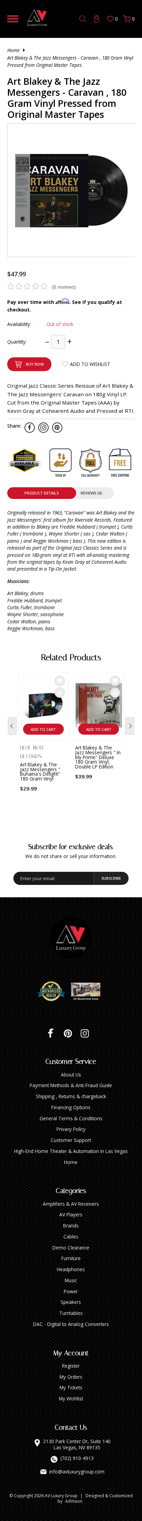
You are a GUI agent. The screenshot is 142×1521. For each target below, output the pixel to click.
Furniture (71, 1258)
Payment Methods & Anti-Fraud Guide (71, 1085)
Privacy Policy (71, 1129)
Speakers (71, 1302)
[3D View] (88, 991)
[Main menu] (12, 18)
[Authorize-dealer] (54, 991)
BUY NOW (35, 364)
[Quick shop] (59, 692)
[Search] (82, 19)
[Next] (129, 726)
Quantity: (17, 341)
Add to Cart (43, 729)
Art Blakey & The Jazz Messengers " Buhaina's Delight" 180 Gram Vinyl (40, 771)
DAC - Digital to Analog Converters (71, 1324)
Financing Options (70, 1107)
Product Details (41, 493)
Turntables (71, 1313)
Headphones (71, 1269)
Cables (70, 1236)
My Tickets (71, 1387)
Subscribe (111, 878)
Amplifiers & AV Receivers (71, 1204)
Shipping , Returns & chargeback (71, 1096)
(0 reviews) (64, 287)
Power (71, 1291)
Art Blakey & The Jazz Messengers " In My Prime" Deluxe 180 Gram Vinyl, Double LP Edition (98, 756)
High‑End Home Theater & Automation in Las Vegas (71, 1151)
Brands (71, 1225)
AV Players (70, 1214)
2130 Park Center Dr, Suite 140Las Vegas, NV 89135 (77, 1444)
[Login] (96, 19)
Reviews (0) (91, 493)
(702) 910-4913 (77, 1458)
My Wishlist (71, 1398)
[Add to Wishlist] (59, 681)
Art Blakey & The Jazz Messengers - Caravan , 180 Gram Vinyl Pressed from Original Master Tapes (70, 61)
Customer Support (71, 1140)
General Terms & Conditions (71, 1118)
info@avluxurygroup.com (76, 1472)
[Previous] (12, 726)
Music (71, 1280)
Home (13, 50)
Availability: (19, 324)
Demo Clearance (70, 1247)
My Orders (71, 1377)
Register (71, 1365)
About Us (71, 1074)
